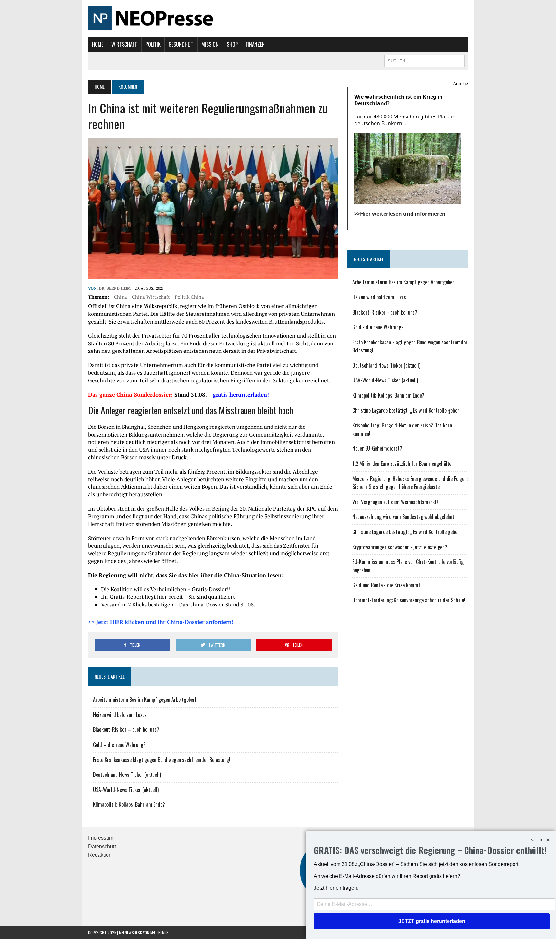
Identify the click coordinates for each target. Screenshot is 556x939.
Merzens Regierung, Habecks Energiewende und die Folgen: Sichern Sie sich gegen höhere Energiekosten (410, 483)
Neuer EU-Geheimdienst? (377, 448)
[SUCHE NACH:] (424, 60)
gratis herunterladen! (241, 394)
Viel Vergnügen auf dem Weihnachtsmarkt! (395, 502)
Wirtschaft (124, 44)
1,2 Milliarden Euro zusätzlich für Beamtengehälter (402, 463)
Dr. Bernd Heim (115, 288)
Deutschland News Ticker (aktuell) (127, 774)
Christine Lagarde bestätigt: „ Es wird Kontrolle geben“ (407, 410)
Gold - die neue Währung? (378, 327)
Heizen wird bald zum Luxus (120, 714)
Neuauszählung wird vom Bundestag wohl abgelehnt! (404, 517)
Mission (209, 44)
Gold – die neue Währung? (119, 744)
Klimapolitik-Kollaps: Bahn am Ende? (129, 804)
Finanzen (255, 44)
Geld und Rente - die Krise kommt (386, 585)
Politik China (189, 297)
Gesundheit (181, 44)
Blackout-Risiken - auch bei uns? (384, 312)
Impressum (100, 837)
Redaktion (100, 855)
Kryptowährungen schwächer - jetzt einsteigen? (399, 547)
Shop (232, 44)
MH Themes (159, 932)
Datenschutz (102, 846)
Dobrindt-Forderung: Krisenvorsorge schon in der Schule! (408, 600)
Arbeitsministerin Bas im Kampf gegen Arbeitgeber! (144, 699)
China (120, 297)
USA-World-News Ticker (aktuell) (126, 789)
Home (97, 44)
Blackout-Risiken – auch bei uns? (126, 729)
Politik (153, 44)
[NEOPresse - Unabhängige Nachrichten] (278, 18)
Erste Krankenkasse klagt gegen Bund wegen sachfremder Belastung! (161, 760)
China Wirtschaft (151, 297)
